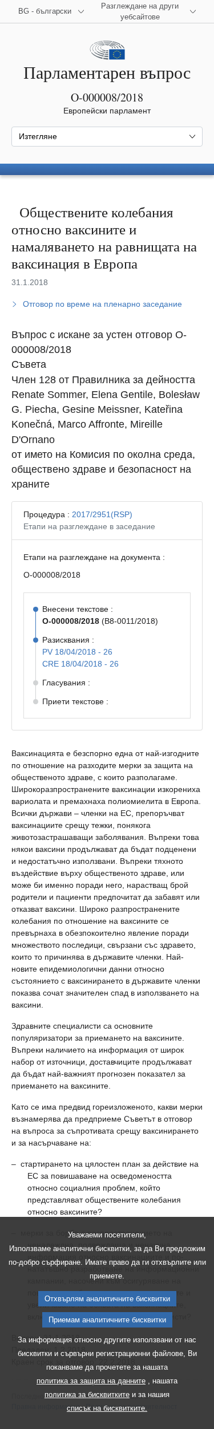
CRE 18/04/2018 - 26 (80, 663)
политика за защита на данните (91, 1381)
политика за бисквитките (87, 1394)
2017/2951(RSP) (102, 514)
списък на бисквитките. (107, 1408)
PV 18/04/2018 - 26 (77, 651)
